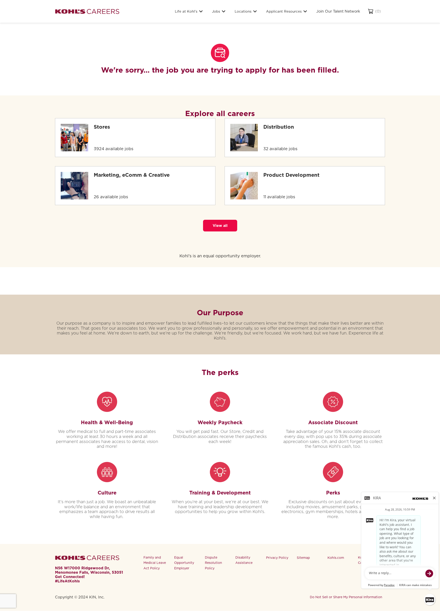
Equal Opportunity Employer (184, 563)
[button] (220, 225)
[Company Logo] (87, 11)
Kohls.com (335, 557)
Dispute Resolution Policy (213, 563)
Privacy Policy (277, 557)
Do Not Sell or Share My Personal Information (346, 597)
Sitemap (303, 557)
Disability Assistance (244, 560)
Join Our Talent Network (338, 11)
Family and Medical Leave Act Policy (154, 563)
